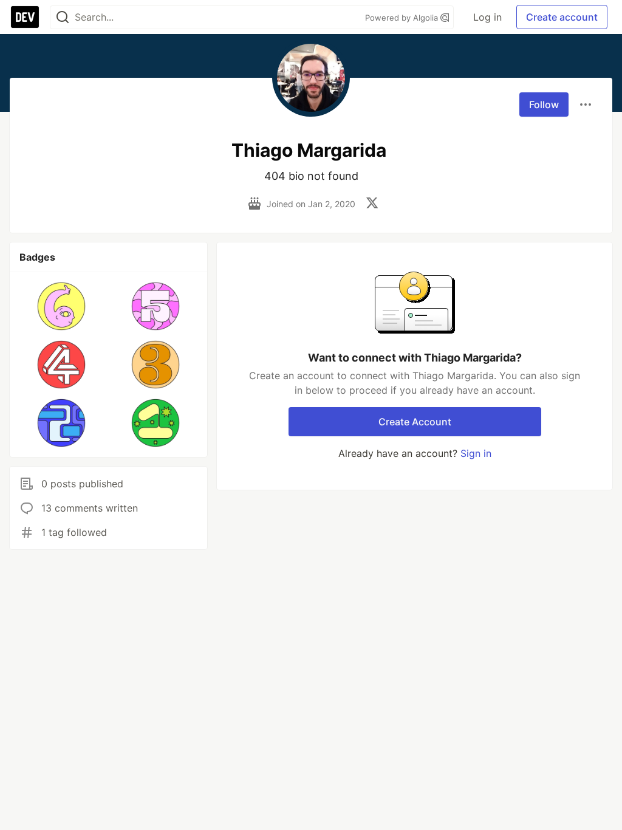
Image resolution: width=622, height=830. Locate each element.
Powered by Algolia (402, 17)
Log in (487, 17)
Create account (562, 17)
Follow (544, 104)
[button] (61, 306)
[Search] (62, 17)
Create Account (414, 422)
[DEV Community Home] (25, 17)
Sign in (475, 453)
